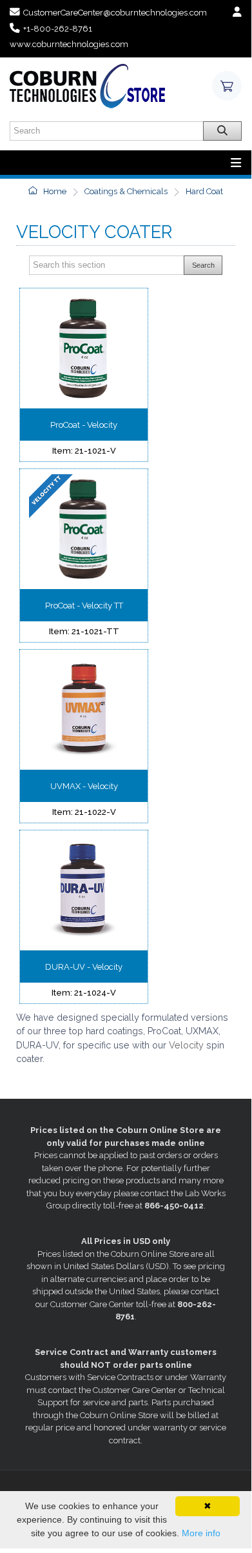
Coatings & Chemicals (126, 191)
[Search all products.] (222, 131)
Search (203, 265)
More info (201, 1533)
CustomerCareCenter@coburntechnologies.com (115, 12)
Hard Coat (204, 191)
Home (53, 191)
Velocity (187, 1045)
